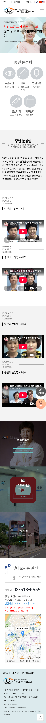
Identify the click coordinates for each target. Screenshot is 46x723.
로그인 (5, 2)
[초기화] (38, 641)
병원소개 (6, 673)
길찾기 (28, 661)
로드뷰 (22, 661)
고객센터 (29, 2)
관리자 (24, 694)
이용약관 (15, 673)
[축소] (38, 636)
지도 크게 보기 (36, 661)
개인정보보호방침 (27, 673)
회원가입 (17, 2)
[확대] (38, 632)
